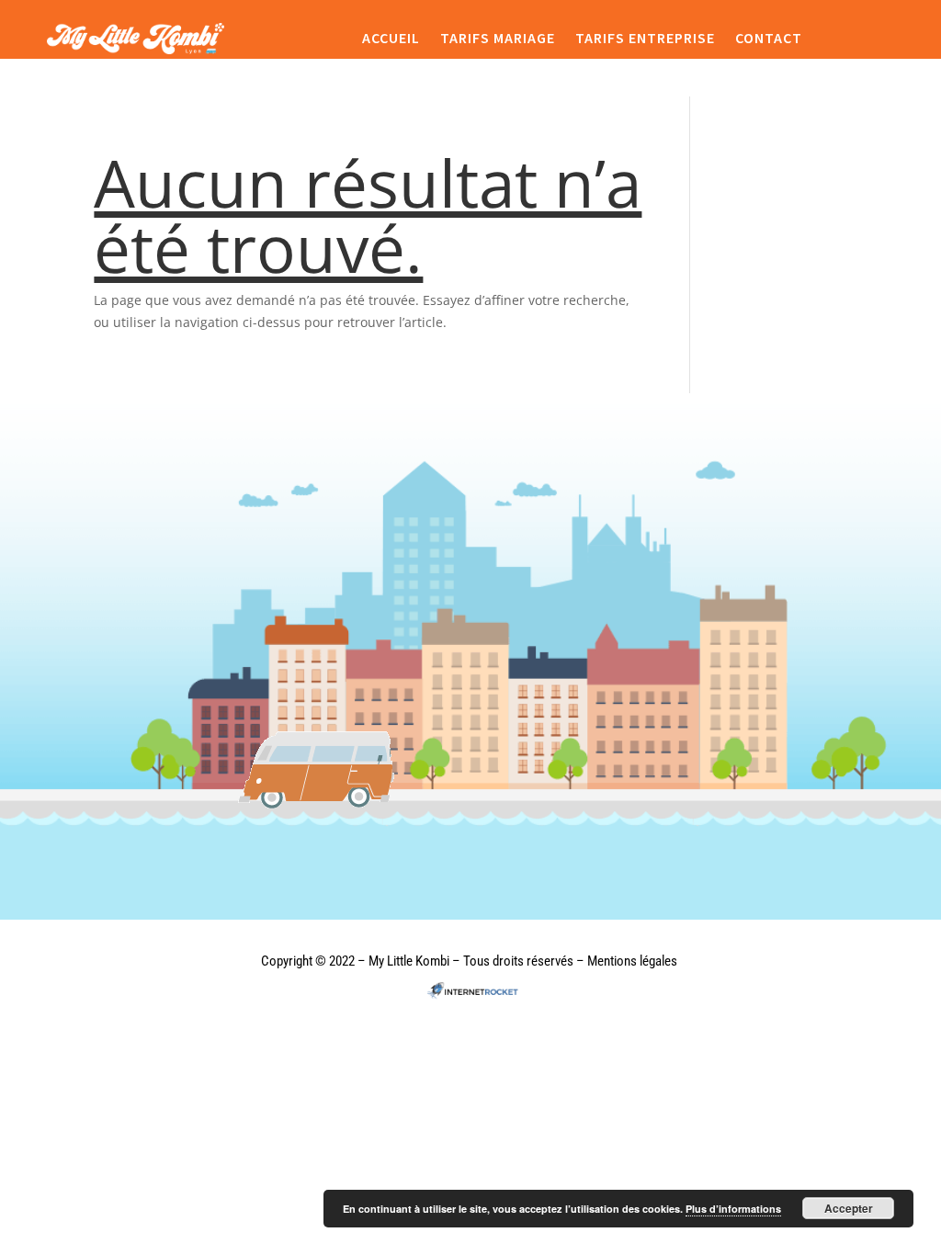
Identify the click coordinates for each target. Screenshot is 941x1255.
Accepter (848, 1208)
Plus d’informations (733, 1208)
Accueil (391, 38)
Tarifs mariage (497, 38)
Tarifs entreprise (645, 38)
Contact (768, 38)
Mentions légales (632, 961)
